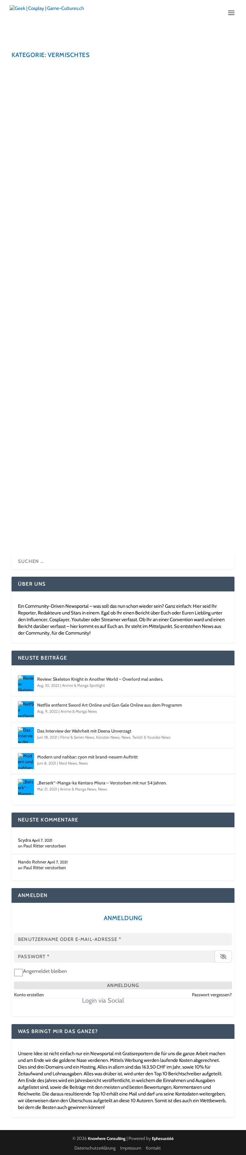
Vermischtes (126, 104)
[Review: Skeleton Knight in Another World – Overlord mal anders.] (26, 683)
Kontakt (153, 1148)
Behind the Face (47, 241)
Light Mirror (38, 339)
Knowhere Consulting (107, 1138)
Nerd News (68, 763)
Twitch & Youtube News (151, 737)
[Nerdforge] (117, 470)
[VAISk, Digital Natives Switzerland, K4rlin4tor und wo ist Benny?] (123, 303)
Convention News (166, 99)
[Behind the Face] (117, 227)
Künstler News (91, 104)
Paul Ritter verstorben (44, 846)
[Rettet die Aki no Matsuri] (123, 71)
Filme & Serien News (77, 737)
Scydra (34, 180)
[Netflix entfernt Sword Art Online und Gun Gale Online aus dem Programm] (26, 709)
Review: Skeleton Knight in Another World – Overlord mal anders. (100, 679)
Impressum (130, 1148)
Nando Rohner (32, 862)
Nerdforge (39, 484)
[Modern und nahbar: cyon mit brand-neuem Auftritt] (26, 761)
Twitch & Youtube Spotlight (137, 498)
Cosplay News (194, 99)
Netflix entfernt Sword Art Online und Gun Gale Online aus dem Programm (109, 705)
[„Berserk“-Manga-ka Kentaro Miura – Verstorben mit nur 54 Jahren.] (26, 787)
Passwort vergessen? (212, 995)
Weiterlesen (40, 128)
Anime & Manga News (94, 99)
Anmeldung (123, 985)
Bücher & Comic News (132, 99)
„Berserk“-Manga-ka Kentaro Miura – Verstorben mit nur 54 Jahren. (102, 783)
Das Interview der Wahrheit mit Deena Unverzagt (84, 731)
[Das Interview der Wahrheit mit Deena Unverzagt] (26, 735)
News (109, 104)
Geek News (41, 104)
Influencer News (65, 104)
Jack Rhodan (39, 99)
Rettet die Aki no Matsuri (62, 84)
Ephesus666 (163, 1138)
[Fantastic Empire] (123, 151)
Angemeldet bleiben (45, 971)
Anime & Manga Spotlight (83, 685)
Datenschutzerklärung (95, 1148)
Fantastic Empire (48, 165)
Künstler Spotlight (80, 255)
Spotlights (75, 180)
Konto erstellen (29, 995)
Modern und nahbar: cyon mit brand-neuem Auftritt (87, 757)
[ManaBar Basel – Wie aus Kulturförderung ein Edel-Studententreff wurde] (123, 386)
